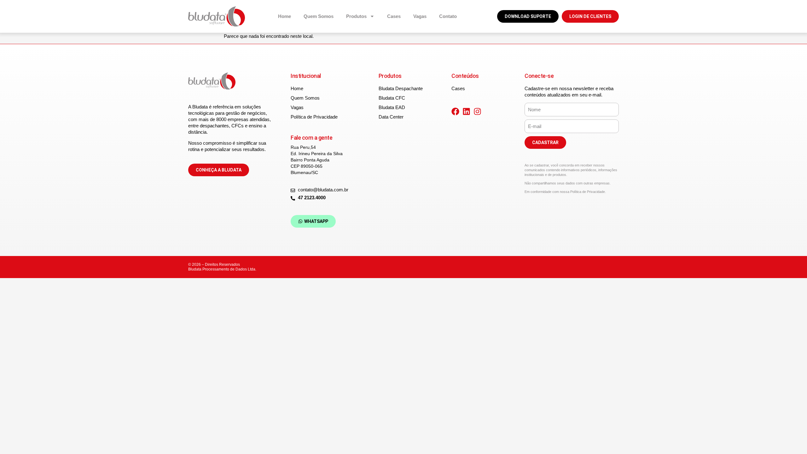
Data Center (391, 116)
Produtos (356, 16)
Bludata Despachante (401, 88)
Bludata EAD (392, 107)
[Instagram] (477, 111)
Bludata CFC (392, 98)
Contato (448, 16)
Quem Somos (319, 16)
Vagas (420, 16)
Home (284, 16)
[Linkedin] (466, 111)
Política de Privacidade (314, 116)
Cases (394, 16)
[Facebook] (455, 111)
